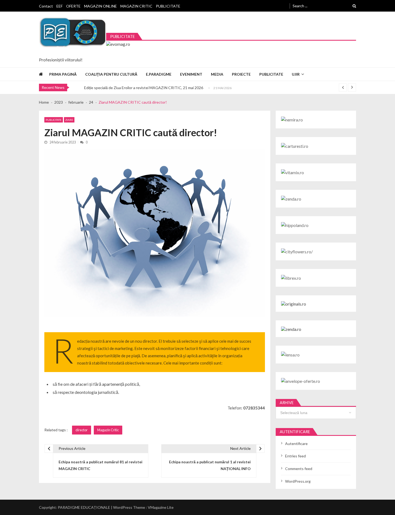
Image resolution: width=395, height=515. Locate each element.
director (82, 430)
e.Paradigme (158, 74)
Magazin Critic (108, 430)
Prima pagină (63, 74)
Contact (46, 6)
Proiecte (241, 74)
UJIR (296, 74)
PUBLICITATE (168, 6)
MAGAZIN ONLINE (100, 6)
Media (217, 74)
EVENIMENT (191, 74)
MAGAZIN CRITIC (136, 6)
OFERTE (73, 6)
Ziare (69, 119)
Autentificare (296, 443)
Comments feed (298, 468)
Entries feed (295, 456)
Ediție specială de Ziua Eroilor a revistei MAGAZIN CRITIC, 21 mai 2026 (143, 87)
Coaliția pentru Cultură (111, 74)
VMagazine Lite (161, 507)
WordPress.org (298, 481)
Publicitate (271, 74)
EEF (59, 6)
